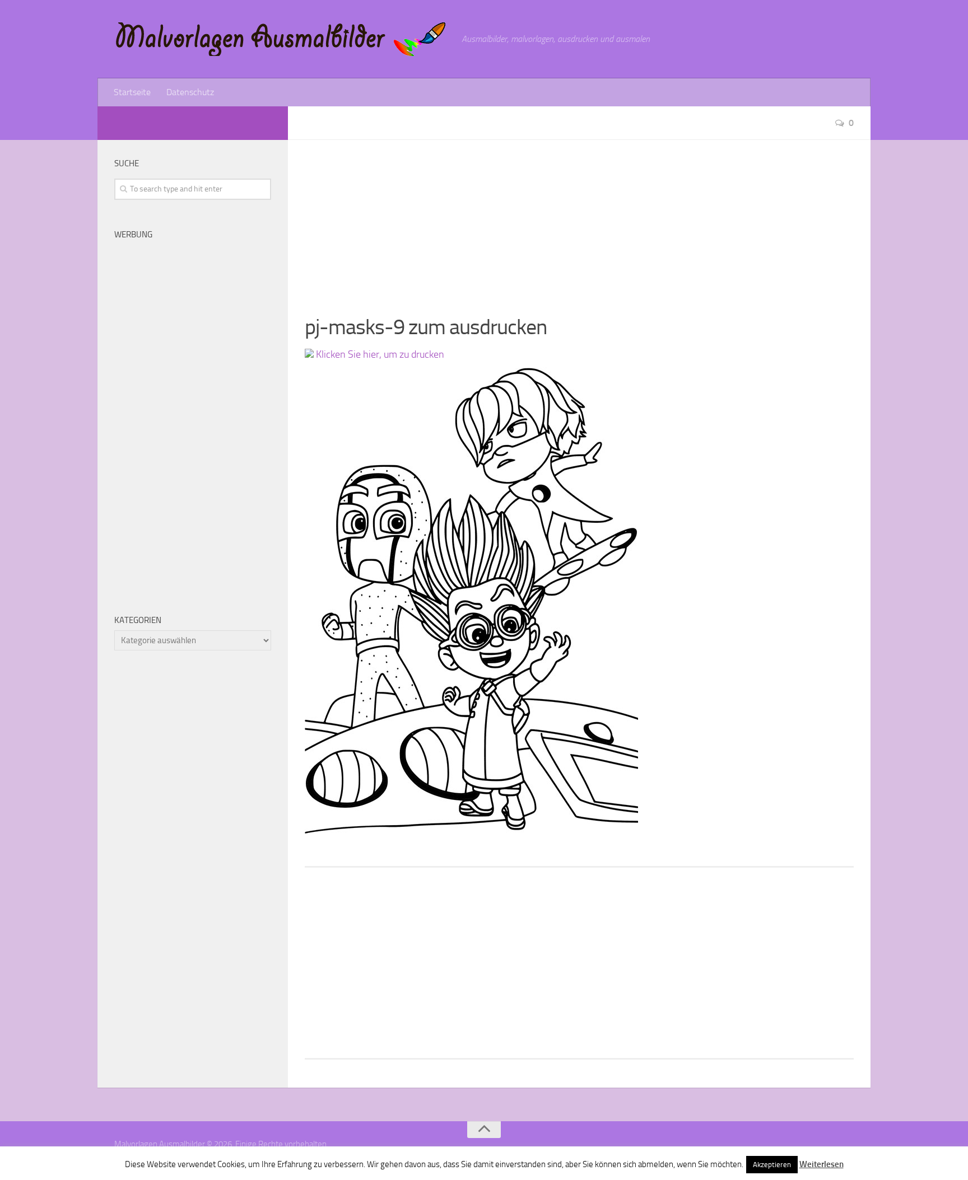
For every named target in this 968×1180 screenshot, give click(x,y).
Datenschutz (190, 92)
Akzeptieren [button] (772, 1164)
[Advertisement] (579, 218)
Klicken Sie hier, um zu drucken (379, 354)
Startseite (132, 92)
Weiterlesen (821, 1164)
